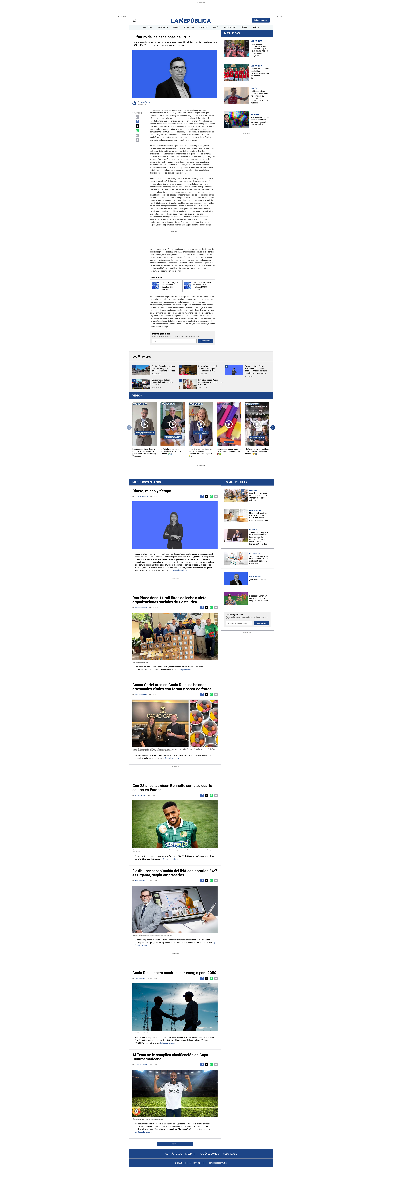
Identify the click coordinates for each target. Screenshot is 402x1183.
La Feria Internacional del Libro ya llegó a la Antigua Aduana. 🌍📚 (170, 451)
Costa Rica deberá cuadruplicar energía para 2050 (174, 973)
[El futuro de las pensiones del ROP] (174, 74)
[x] (3, 95)
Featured (255, 115)
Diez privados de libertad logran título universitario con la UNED (164, 382)
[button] (261, 20)
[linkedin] (7, 95)
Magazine (253, 490)
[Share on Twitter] (137, 126)
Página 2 (253, 530)
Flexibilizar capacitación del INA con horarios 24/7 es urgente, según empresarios (174, 873)
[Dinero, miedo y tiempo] (175, 525)
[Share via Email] (137, 135)
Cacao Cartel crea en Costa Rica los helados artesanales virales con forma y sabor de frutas (171, 687)
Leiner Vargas (145, 102)
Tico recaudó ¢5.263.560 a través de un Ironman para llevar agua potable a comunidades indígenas (259, 50)
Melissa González (141, 607)
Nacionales (254, 553)
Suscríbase (230, 1154)
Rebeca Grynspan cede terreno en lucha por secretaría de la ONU (208, 368)
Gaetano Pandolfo (141, 1064)
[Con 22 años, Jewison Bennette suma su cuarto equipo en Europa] (175, 824)
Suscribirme (206, 341)
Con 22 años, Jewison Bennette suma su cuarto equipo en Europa (172, 788)
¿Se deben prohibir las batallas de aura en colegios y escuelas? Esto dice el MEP (260, 120)
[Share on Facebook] (137, 121)
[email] (7, 99)
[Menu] (135, 20)
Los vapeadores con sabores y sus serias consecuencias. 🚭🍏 (229, 451)
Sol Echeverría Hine (141, 496)
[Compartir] (137, 140)
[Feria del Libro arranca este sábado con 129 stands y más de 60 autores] (236, 495)
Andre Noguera (140, 795)
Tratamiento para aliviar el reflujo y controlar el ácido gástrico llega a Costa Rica (258, 559)
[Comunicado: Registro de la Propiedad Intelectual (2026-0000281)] (155, 285)
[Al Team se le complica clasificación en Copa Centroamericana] (175, 1093)
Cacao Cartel (178, 755)
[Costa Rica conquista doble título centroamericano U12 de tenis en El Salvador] (236, 72)
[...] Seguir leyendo (177, 570)
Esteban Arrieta (140, 880)
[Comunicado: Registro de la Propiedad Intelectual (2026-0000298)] (187, 285)
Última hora (256, 41)
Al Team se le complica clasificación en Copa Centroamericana (170, 1057)
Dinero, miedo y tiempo (151, 491)
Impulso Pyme (255, 510)
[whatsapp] (3, 99)
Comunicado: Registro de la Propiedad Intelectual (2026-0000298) (202, 285)
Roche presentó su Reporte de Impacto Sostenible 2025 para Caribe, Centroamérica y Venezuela (144, 452)
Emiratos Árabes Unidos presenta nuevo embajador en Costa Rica (210, 382)
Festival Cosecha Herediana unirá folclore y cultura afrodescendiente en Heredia (164, 368)
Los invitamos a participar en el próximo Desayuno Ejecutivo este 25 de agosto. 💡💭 (200, 452)
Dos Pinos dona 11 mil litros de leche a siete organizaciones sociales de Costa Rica (169, 600)
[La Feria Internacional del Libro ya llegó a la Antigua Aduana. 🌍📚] (172, 424)
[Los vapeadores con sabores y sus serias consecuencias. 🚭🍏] (229, 424)
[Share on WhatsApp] (137, 130)
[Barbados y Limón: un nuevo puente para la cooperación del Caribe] (236, 598)
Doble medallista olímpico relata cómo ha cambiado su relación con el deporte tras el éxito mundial (259, 97)
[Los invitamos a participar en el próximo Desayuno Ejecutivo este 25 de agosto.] (201, 424)
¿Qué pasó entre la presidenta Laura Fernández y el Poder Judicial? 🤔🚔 (257, 451)
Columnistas (255, 577)
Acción (254, 88)
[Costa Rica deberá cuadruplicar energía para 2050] (175, 1007)
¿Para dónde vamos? (258, 580)
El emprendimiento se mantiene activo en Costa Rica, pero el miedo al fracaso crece (258, 516)
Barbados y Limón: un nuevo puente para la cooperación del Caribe (258, 598)
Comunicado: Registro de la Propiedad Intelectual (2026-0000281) (169, 285)
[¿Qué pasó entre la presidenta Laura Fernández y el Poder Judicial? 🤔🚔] (257, 424)
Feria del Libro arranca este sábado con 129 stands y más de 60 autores (258, 496)
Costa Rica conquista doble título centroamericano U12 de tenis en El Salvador (260, 73)
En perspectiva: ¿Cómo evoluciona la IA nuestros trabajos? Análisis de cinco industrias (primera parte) (256, 369)
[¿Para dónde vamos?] (236, 578)
